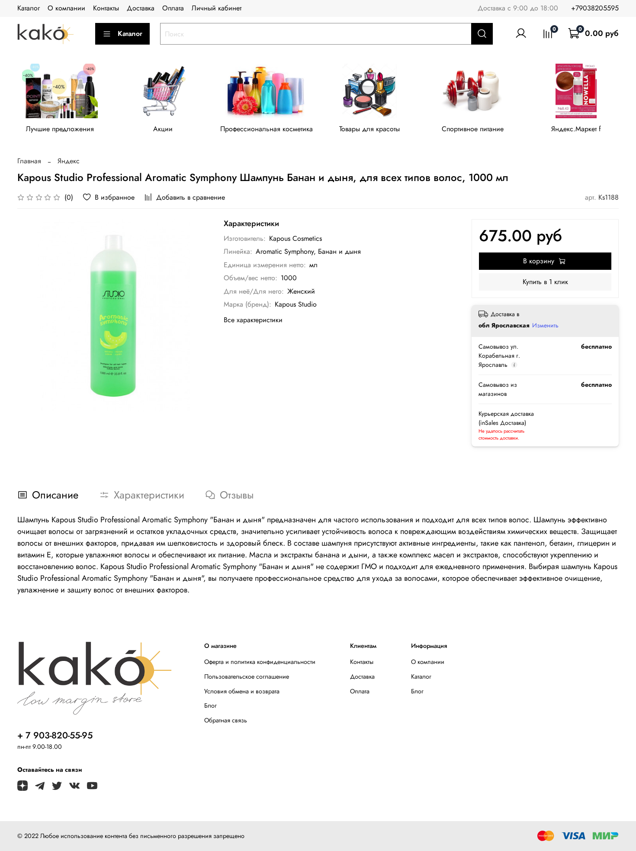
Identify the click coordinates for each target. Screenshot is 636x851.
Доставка (140, 8)
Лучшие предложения (60, 129)
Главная (29, 161)
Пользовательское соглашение (246, 676)
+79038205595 (595, 8)
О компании (66, 8)
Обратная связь (225, 720)
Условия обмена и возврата (241, 691)
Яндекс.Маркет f (576, 129)
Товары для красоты (369, 129)
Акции (163, 129)
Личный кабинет (216, 8)
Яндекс (69, 161)
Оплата (173, 8)
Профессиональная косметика (266, 129)
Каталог (28, 8)
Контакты (106, 8)
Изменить (545, 325)
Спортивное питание (473, 129)
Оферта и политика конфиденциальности (259, 661)
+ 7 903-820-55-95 (55, 735)
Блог (210, 705)
